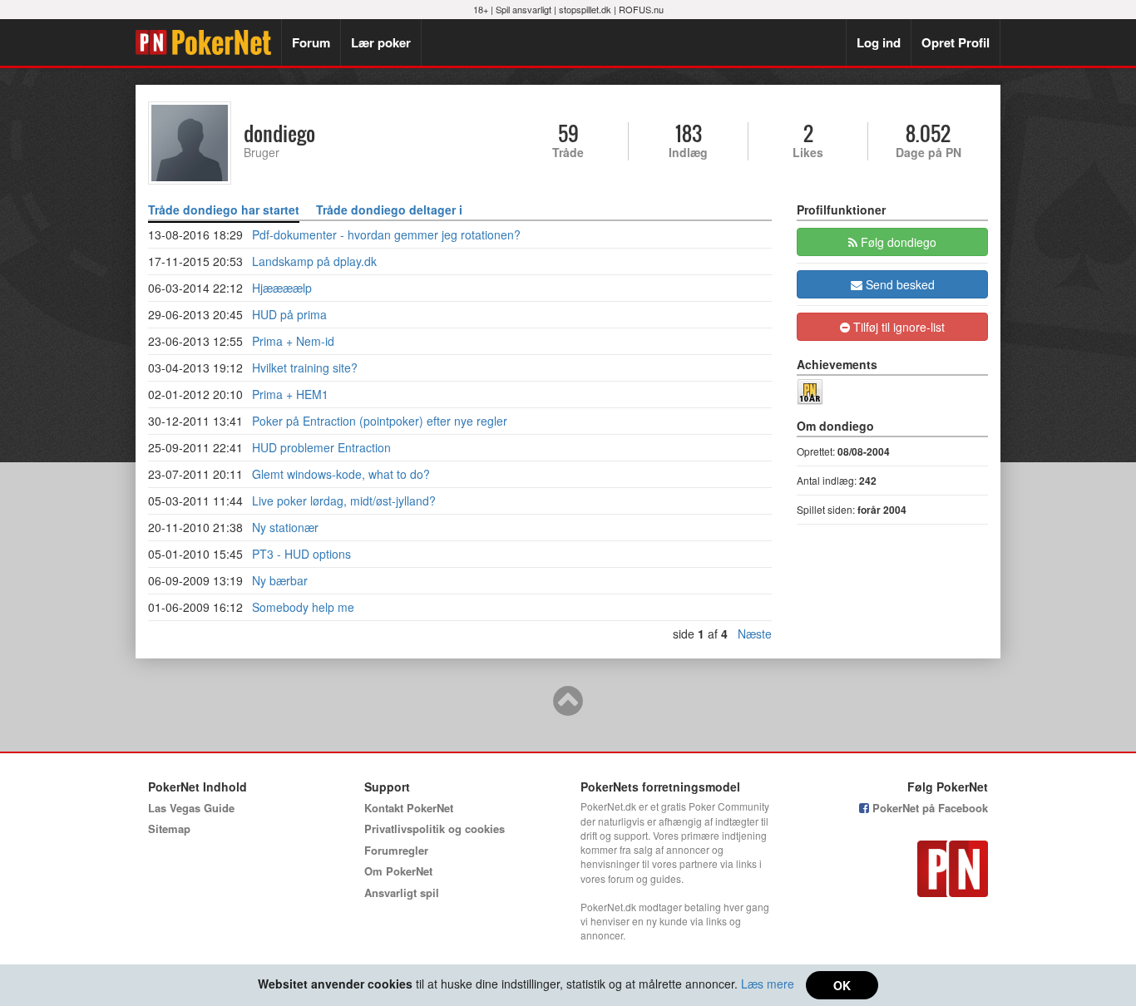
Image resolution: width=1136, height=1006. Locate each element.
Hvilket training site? (305, 367)
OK (842, 985)
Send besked (898, 284)
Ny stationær (285, 527)
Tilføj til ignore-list (897, 326)
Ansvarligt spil (401, 892)
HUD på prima (289, 314)
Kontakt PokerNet (408, 808)
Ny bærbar (280, 580)
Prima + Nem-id (293, 341)
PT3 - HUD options (301, 553)
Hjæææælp (282, 287)
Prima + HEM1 (290, 394)
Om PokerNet (398, 871)
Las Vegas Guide (191, 808)
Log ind (879, 42)
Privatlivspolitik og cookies (434, 828)
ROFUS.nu (641, 9)
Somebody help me (303, 607)
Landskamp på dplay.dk (314, 261)
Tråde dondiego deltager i (389, 209)
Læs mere (767, 983)
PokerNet (208, 42)
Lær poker (381, 42)
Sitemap (169, 828)
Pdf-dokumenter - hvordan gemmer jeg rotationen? (386, 234)
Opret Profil (955, 42)
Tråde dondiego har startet (223, 209)
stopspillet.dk (585, 9)
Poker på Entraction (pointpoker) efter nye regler (379, 420)
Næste (755, 633)
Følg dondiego (896, 242)
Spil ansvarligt (523, 9)
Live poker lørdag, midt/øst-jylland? (344, 500)
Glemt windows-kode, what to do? (341, 474)
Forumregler (396, 850)
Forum (311, 42)
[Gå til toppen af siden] (568, 708)
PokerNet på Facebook (928, 808)
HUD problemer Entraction (321, 447)
